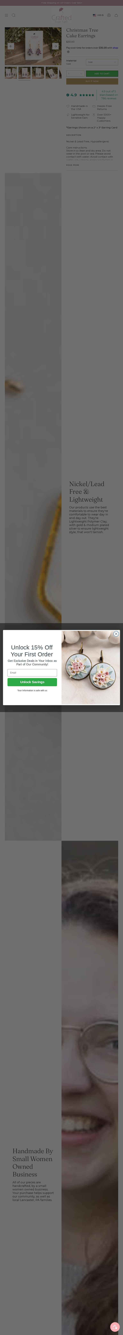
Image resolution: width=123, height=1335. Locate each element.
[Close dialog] (116, 633)
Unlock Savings (32, 682)
